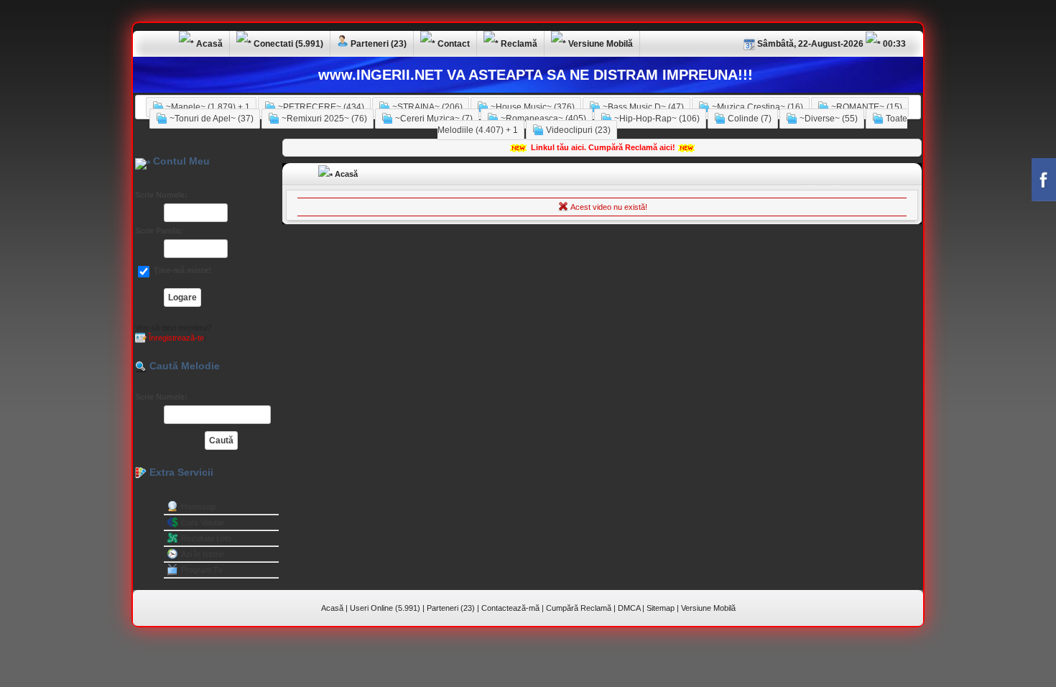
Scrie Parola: (158, 230)
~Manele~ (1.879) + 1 (207, 107)
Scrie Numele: (161, 194)
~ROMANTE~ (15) (865, 107)
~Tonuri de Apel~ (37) (210, 119)
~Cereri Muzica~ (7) (433, 119)
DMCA (629, 608)
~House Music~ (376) (531, 107)
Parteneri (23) (451, 608)
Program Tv (202, 570)
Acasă (345, 174)
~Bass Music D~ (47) (642, 107)
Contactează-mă (510, 608)
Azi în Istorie (202, 554)
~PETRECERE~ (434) (320, 107)
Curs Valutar (202, 522)
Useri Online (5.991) (385, 608)
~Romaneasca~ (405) (542, 119)
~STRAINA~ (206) (426, 107)
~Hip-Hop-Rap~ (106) (656, 119)
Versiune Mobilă (708, 608)
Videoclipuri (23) (577, 130)
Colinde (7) (749, 119)
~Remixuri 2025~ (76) (323, 119)
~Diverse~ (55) (827, 119)
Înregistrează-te (175, 337)
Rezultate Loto (206, 538)
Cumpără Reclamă (578, 608)
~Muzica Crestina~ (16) (756, 107)
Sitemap (661, 608)
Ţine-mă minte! (181, 270)
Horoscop (198, 506)
